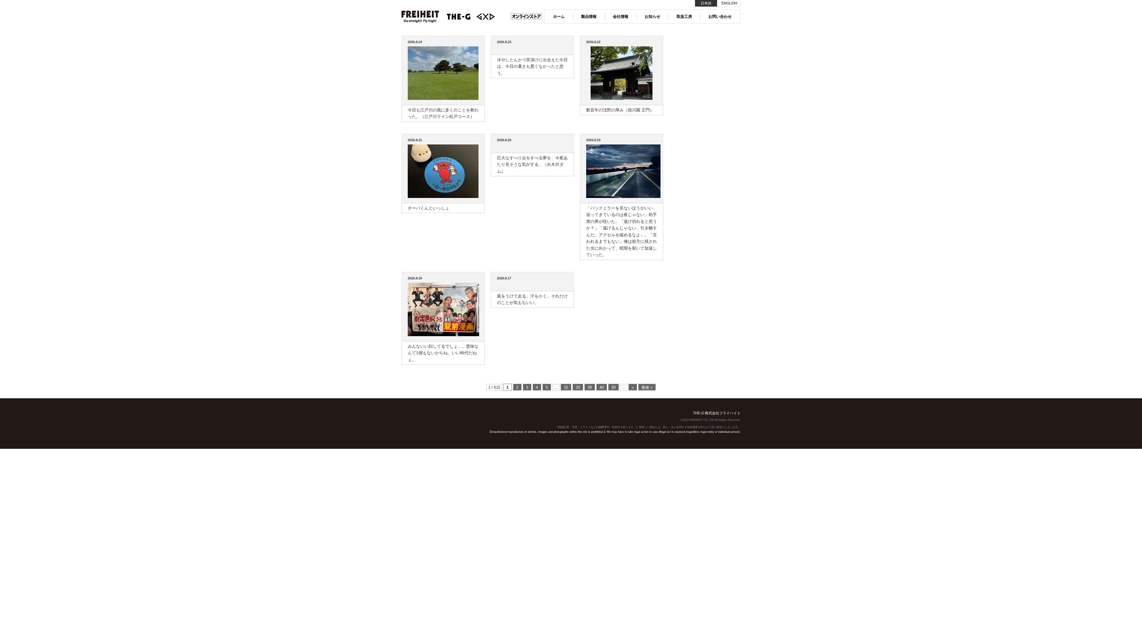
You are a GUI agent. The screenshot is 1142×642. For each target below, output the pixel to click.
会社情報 (620, 16)
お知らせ (652, 16)
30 (590, 387)
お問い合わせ (720, 16)
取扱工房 (684, 16)
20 (578, 387)
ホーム (559, 16)
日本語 (706, 3)
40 (602, 387)
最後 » (646, 387)
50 (613, 387)
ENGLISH (729, 3)
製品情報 (589, 16)
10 (566, 387)
